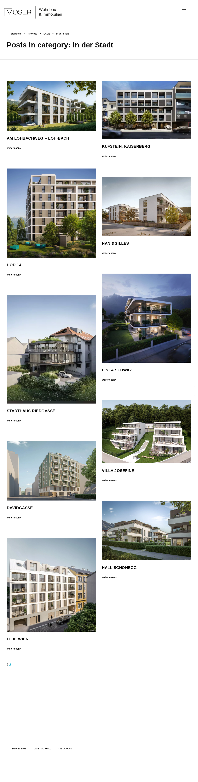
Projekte (32, 33)
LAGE (47, 33)
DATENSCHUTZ (42, 748)
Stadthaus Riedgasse (31, 411)
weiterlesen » (14, 148)
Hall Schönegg (119, 567)
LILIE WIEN (17, 639)
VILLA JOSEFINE (118, 471)
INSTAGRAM (65, 748)
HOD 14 (14, 265)
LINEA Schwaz (117, 370)
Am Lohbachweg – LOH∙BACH (38, 138)
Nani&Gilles (115, 243)
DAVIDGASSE (20, 508)
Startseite (16, 33)
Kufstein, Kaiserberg (126, 146)
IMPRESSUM (19, 748)
